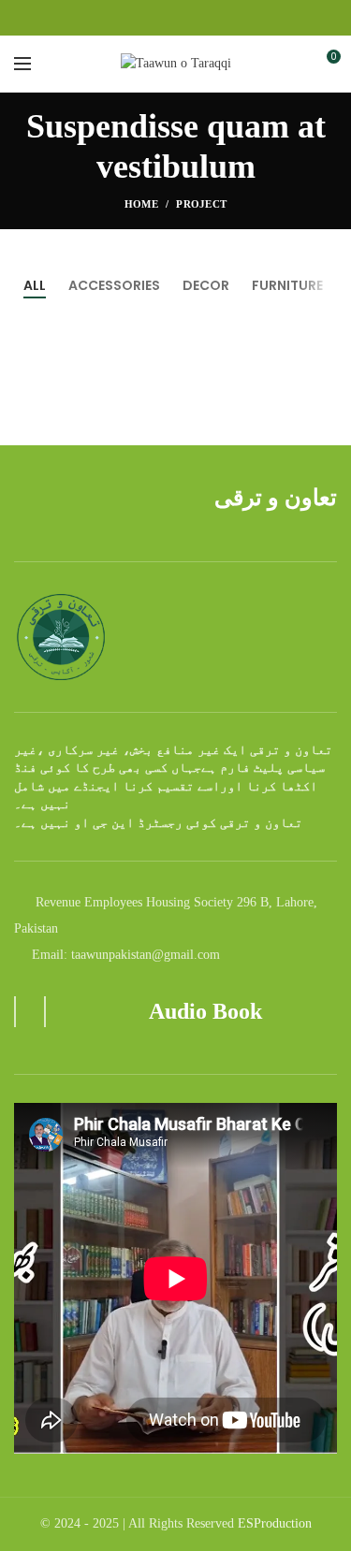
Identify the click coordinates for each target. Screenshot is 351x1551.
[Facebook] (154, 18)
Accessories (114, 285)
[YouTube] (197, 18)
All (34, 285)
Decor (206, 285)
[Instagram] (175, 18)
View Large (323, 412)
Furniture (287, 285)
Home (141, 204)
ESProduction (275, 1523)
